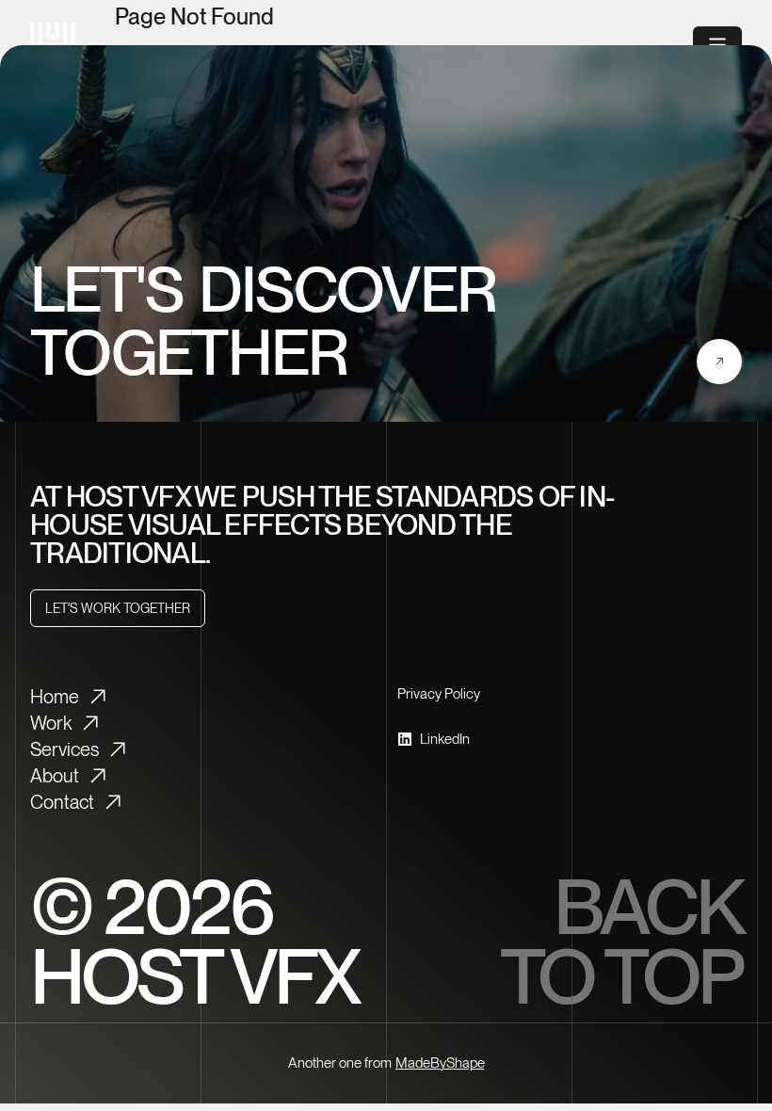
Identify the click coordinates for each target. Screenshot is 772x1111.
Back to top (621, 941)
